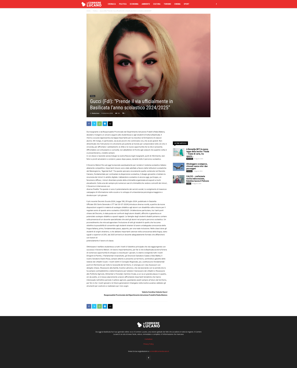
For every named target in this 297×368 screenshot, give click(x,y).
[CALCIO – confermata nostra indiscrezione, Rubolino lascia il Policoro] (178, 179)
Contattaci (148, 339)
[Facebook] (216, 4)
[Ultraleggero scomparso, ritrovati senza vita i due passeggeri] (178, 167)
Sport (186, 4)
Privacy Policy (148, 344)
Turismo (167, 4)
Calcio (188, 183)
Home (89, 11)
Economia (134, 4)
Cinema (177, 4)
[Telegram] (105, 123)
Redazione (95, 113)
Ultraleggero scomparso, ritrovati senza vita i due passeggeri (197, 166)
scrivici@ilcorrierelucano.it (159, 351)
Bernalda (189, 159)
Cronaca (112, 4)
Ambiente (146, 4)
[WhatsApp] (99, 123)
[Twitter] (94, 123)
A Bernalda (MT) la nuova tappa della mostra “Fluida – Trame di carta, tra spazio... (197, 152)
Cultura (156, 4)
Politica (123, 4)
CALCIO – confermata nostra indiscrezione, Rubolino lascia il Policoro (197, 178)
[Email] (110, 123)
